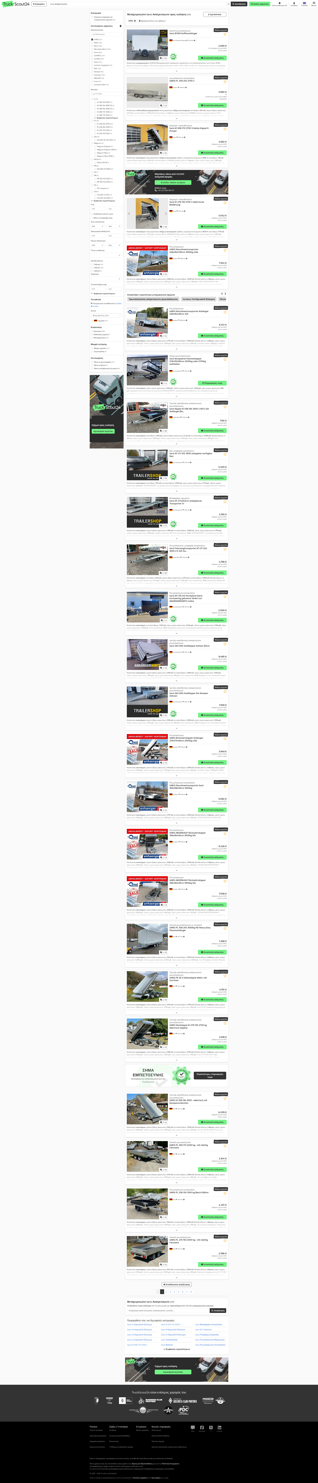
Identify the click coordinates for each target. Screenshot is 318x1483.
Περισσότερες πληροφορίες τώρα (210, 1075)
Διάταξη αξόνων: (97, 261)
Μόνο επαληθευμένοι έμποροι (107, 368)
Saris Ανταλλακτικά (169, 1339)
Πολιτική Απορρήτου (140, 1478)
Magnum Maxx (103, 153)
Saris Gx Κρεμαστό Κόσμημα (139, 1339)
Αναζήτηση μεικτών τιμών (103, 214)
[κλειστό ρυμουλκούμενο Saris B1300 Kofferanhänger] (147, 45)
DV (96, 172)
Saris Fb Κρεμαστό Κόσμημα (139, 1329)
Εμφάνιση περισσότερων (177, 1349)
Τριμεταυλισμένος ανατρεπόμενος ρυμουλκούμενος (153, 299)
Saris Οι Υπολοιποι (203, 1329)
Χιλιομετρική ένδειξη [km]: (100, 231)
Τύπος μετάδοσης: (98, 250)
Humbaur (99, 75)
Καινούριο (99, 331)
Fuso (97, 81)
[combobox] (106, 315)
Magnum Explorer (105, 146)
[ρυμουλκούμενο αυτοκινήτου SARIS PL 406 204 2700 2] (147, 92)
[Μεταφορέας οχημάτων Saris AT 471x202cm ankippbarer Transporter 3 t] (147, 512)
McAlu (97, 159)
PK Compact (103, 188)
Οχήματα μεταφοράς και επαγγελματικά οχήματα (105, 18)
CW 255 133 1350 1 (105, 198)
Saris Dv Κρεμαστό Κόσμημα (139, 1324)
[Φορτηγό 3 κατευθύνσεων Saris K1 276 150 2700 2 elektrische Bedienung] (147, 213)
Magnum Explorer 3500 (107, 149)
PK (96, 185)
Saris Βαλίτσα (167, 1345)
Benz (98, 46)
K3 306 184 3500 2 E (105, 109)
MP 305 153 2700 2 (105, 182)
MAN (98, 43)
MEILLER (99, 78)
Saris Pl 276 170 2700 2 (170, 1324)
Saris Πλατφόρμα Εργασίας (207, 1334)
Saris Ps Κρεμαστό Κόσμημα (173, 1334)
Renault (98, 72)
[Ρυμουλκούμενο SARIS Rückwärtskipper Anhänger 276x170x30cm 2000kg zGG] (147, 749)
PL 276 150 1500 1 (104, 133)
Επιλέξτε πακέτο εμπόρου (173, 182)
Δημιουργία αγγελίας (103, 431)
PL (96, 120)
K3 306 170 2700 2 (105, 112)
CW (96, 191)
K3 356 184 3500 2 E (105, 105)
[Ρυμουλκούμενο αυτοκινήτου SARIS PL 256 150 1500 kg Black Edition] (147, 1203)
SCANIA (99, 59)
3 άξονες (98, 271)
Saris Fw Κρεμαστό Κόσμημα (139, 1334)
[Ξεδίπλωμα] (177, 71)
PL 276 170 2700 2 (104, 130)
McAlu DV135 (103, 162)
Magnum (98, 143)
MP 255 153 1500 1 (105, 179)
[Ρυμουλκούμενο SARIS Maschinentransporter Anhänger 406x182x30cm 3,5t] (147, 322)
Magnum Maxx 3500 (105, 156)
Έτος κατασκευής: (98, 222)
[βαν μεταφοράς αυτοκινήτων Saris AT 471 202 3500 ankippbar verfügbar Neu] (147, 465)
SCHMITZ (99, 55)
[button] (314, 4)
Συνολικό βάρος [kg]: (99, 284)
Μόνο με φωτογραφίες (104, 362)
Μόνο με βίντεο (101, 365)
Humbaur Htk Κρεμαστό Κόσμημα (199, 299)
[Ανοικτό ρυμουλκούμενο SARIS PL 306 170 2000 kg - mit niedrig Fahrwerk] (147, 1156)
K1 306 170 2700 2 (104, 115)
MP (96, 175)
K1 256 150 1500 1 (104, 102)
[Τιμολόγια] (107, 407)
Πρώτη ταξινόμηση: (98, 241)
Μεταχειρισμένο (101, 338)
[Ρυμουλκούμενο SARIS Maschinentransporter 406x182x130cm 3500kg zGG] (147, 261)
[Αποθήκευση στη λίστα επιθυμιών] (225, 34)
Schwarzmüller (101, 84)
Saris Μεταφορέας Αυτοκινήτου (208, 1324)
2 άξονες (98, 267)
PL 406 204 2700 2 (105, 124)
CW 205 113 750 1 (104, 195)
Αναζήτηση (240, 4)
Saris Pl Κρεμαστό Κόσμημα (173, 1329)
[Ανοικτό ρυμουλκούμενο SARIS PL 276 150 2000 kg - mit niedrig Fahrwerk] (147, 1251)
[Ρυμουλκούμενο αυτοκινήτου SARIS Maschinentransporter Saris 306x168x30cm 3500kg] (147, 796)
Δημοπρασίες (100, 351)
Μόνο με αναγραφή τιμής (103, 218)
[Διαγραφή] (228, 4)
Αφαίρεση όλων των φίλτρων (153, 21)
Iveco (98, 52)
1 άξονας (98, 264)
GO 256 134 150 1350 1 (106, 140)
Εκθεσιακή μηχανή (102, 334)
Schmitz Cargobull (103, 65)
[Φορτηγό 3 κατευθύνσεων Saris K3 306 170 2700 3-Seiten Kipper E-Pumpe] (147, 139)
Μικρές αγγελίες (101, 348)
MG (96, 166)
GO (96, 137)
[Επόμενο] (166, 44)
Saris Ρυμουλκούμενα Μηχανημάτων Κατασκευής (216, 1339)
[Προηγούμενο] (129, 44)
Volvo (98, 62)
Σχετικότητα (215, 14)
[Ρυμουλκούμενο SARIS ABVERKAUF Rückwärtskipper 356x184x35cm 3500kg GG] (147, 844)
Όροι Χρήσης (155, 1478)
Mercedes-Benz (102, 49)
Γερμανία (102, 321)
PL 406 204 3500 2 (105, 127)
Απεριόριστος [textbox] (101, 315)
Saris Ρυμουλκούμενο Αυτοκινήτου (210, 1345)
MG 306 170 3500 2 (105, 169)
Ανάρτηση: (95, 274)
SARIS (98, 39)
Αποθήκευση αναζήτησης (177, 1284)
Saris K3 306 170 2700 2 (137, 1345)
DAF (97, 68)
